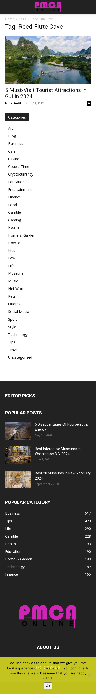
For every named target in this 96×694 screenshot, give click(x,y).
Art (10, 128)
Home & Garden (21, 235)
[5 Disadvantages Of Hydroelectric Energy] (18, 431)
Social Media (18, 311)
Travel (13, 349)
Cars (12, 151)
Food (12, 204)
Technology (18, 334)
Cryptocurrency (20, 174)
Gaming (14, 220)
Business (15, 143)
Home (9, 19)
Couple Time (18, 166)
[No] (89, 675)
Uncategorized (20, 357)
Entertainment (20, 189)
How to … (16, 242)
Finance (14, 197)
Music (13, 281)
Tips (11, 342)
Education (16, 181)
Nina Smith (13, 103)
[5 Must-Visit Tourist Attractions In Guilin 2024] (48, 60)
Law (11, 258)
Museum (15, 273)
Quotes (14, 303)
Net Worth (17, 288)
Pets (12, 296)
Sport (12, 319)
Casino (13, 158)
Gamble (14, 212)
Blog (12, 136)
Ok (48, 686)
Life (11, 265)
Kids (11, 250)
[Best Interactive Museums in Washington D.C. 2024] (18, 455)
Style (12, 326)
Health (13, 227)
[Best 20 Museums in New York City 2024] (18, 479)
